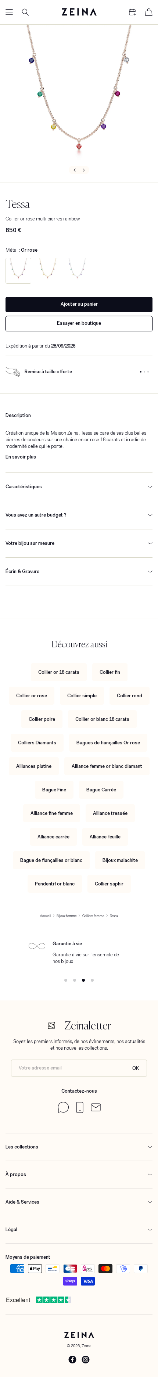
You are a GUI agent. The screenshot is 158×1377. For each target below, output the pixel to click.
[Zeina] (79, 12)
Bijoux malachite (120, 860)
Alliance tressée (110, 813)
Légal (11, 1229)
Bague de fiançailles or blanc (51, 860)
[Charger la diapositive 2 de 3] (144, 372)
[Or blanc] (77, 271)
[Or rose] (18, 271)
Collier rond (129, 696)
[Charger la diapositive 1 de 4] (65, 980)
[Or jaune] (48, 271)
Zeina (86, 1345)
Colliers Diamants (37, 743)
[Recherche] (25, 12)
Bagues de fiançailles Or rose (108, 743)
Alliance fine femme (51, 813)
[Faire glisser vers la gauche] (74, 170)
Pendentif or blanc (55, 884)
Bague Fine (54, 790)
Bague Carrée (101, 790)
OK (135, 1068)
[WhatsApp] (63, 1111)
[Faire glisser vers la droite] (84, 170)
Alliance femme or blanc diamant (107, 766)
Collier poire (42, 719)
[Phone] (79, 1111)
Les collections (22, 1147)
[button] (9, 12)
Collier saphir (109, 884)
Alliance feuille (105, 837)
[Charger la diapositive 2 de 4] (74, 980)
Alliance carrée (53, 837)
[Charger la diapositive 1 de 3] (141, 372)
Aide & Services (22, 1202)
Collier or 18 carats (58, 672)
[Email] (96, 1110)
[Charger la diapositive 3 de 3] (148, 372)
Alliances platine (33, 766)
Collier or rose (31, 696)
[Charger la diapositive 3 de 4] (83, 980)
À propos (16, 1174)
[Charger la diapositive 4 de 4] (92, 980)
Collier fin (110, 672)
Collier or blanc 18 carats (102, 719)
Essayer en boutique (79, 323)
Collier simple (82, 696)
